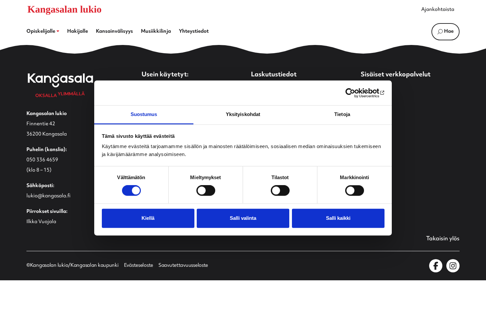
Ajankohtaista (437, 10)
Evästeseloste (138, 265)
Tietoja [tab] (342, 114)
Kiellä (148, 218)
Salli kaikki (338, 218)
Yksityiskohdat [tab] (243, 114)
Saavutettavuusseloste (183, 265)
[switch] (205, 190)
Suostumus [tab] (144, 114)
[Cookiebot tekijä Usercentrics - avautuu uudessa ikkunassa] (356, 93)
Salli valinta (243, 218)
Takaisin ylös (443, 239)
